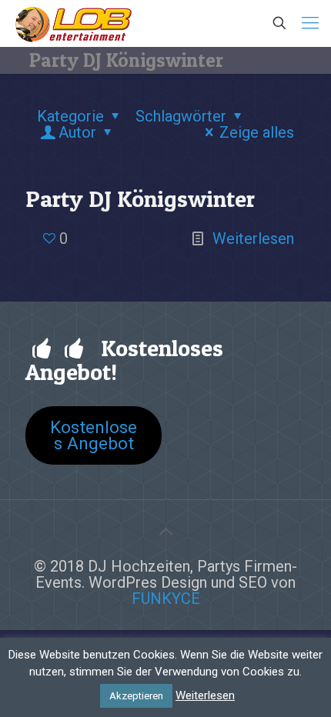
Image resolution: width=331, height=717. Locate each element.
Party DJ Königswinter (140, 198)
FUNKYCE (166, 598)
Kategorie (70, 116)
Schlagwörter (180, 116)
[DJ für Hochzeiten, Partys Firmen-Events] (73, 23)
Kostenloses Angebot (93, 435)
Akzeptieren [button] (136, 696)
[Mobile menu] (310, 23)
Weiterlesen (253, 238)
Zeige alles (256, 132)
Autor (77, 132)
